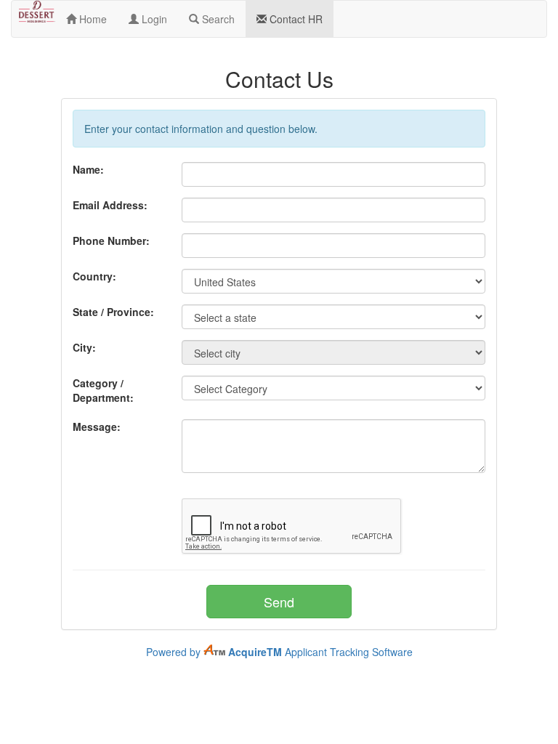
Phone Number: (111, 240)
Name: (88, 169)
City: (84, 347)
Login (153, 19)
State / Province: (113, 311)
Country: (94, 276)
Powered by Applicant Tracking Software (279, 651)
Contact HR (295, 19)
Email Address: (110, 205)
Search (217, 19)
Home (91, 19)
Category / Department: (103, 390)
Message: (97, 426)
